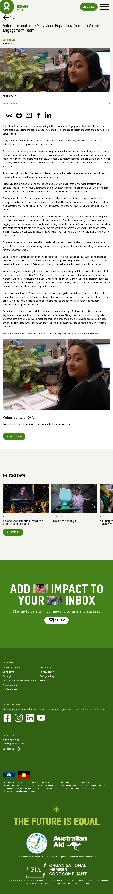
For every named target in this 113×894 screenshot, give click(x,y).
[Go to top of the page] (56, 810)
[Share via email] (29, 115)
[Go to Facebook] (7, 718)
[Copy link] (9, 115)
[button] (56, 620)
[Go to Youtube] (41, 718)
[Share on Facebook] (38, 115)
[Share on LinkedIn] (48, 115)
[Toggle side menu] (105, 6)
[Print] (19, 115)
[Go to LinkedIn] (29, 718)
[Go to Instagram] (18, 718)
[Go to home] (6, 6)
